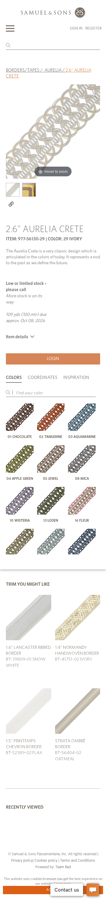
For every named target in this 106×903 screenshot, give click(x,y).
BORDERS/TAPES (22, 70)
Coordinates (42, 377)
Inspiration (76, 377)
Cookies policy (45, 861)
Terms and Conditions (77, 861)
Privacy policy (22, 861)
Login (53, 359)
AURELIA (53, 70)
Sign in (76, 28)
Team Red (63, 867)
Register (93, 28)
